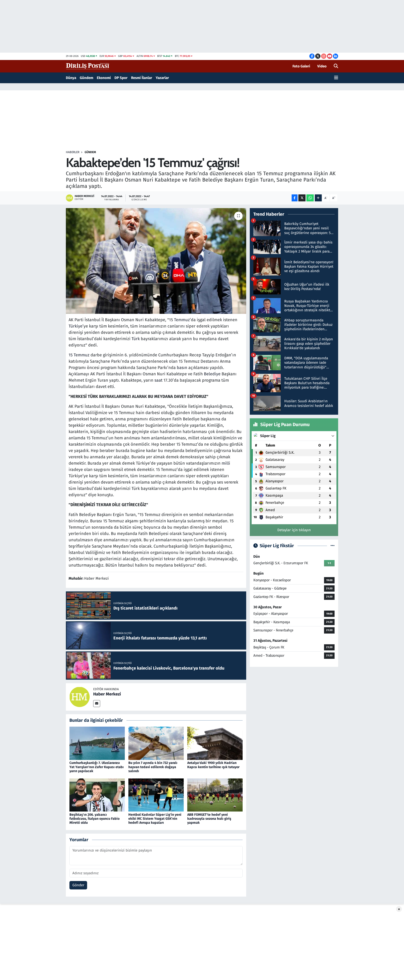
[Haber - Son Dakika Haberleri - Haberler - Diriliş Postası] (88, 66)
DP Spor (121, 78)
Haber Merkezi (107, 694)
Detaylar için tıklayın (294, 530)
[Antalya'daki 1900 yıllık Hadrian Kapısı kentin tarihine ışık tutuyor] (215, 743)
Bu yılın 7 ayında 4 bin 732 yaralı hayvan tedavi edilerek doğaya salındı (152, 767)
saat (158, 380)
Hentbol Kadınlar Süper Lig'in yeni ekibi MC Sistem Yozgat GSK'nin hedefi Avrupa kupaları (154, 819)
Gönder (78, 885)
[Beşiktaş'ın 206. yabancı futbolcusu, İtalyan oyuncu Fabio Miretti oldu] (97, 795)
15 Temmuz (79, 354)
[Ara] (336, 66)
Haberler (72, 152)
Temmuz (182, 319)
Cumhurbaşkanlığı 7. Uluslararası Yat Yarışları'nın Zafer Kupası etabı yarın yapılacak (96, 767)
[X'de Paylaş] (302, 197)
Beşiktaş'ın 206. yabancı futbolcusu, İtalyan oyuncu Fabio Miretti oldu (94, 819)
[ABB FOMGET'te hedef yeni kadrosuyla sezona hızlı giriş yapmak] (215, 795)
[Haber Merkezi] (79, 696)
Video (322, 66)
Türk (136, 338)
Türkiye (75, 326)
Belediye (212, 373)
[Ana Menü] (336, 78)
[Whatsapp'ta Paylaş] (310, 197)
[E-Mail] (96, 703)
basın (182, 367)
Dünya (71, 78)
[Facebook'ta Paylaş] (295, 197)
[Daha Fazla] (318, 197)
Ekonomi (104, 78)
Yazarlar (162, 78)
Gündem (86, 78)
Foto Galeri (301, 66)
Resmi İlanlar (141, 78)
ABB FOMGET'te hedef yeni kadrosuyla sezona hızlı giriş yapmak (209, 819)
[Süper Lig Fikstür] (333, 546)
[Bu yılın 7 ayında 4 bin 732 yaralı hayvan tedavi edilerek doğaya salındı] (156, 743)
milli (226, 463)
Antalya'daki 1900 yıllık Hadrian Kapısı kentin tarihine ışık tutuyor (213, 765)
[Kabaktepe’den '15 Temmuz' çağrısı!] (156, 261)
